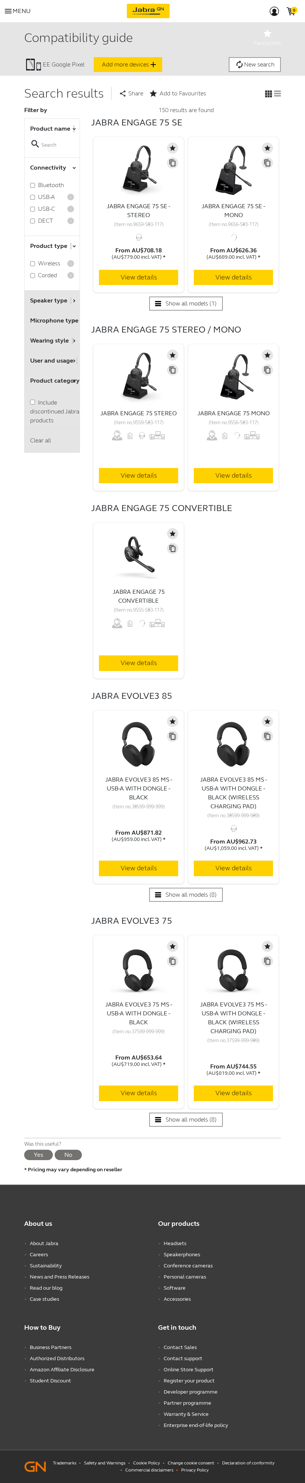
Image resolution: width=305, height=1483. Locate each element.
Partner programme (187, 1403)
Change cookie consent (191, 1463)
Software (175, 1288)
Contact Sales (180, 1347)
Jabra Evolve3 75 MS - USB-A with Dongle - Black (138, 1013)
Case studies (44, 1299)
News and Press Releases (59, 1277)
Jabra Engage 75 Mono (234, 413)
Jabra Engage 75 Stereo (138, 413)
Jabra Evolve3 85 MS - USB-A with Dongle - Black (138, 788)
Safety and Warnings (104, 1463)
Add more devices (130, 64)
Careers (39, 1254)
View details (139, 277)
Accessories (177, 1299)
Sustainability (46, 1266)
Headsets (175, 1243)
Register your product (189, 1381)
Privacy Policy (195, 1470)
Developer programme (191, 1392)
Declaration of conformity (248, 1463)
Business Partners (50, 1347)
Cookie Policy (146, 1463)
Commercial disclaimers (149, 1470)
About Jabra (44, 1243)
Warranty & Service (186, 1414)
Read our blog (46, 1288)
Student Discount (50, 1381)
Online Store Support (189, 1369)
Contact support (183, 1358)
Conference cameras (188, 1266)
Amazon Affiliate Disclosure (62, 1369)
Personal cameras (185, 1277)
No (68, 1154)
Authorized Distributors (57, 1358)
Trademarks (64, 1463)
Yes (38, 1154)
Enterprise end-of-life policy (196, 1425)
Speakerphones (182, 1254)
